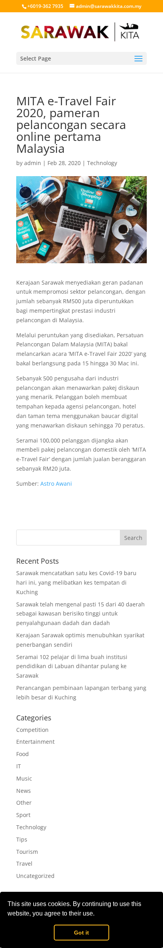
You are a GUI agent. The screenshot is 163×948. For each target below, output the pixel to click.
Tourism (27, 851)
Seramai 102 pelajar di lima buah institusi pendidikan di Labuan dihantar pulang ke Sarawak (71, 666)
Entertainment (35, 741)
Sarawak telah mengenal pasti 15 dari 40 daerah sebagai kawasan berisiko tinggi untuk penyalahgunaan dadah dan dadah (80, 613)
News (23, 790)
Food (22, 754)
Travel (24, 863)
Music (24, 778)
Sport (23, 815)
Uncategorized (35, 876)
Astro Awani (56, 483)
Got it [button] (81, 932)
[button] (97, 914)
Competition (32, 729)
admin (32, 163)
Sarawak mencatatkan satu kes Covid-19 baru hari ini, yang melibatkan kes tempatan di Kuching (76, 582)
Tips (21, 839)
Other (24, 802)
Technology (102, 163)
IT (18, 766)
